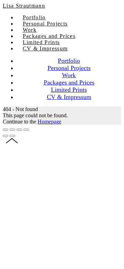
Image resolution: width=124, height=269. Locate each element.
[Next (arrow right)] (12, 136)
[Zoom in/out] (26, 130)
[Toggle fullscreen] (19, 130)
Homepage (49, 121)
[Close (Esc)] (5, 130)
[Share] (12, 130)
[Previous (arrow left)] (5, 136)
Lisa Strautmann (24, 6)
